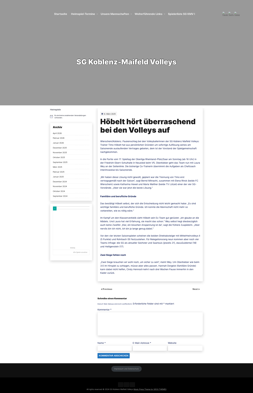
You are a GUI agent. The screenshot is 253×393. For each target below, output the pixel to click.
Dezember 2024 (60, 182)
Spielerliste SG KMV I (181, 14)
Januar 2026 (58, 143)
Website (172, 343)
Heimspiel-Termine (83, 14)
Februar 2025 (58, 172)
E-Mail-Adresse (142, 343)
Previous (107, 289)
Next (195, 289)
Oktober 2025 (59, 157)
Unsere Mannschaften (115, 14)
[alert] (71, 116)
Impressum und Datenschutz (126, 369)
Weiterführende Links (148, 14)
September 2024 (60, 196)
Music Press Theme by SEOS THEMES (150, 389)
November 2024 (60, 186)
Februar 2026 (58, 138)
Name (102, 343)
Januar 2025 (58, 177)
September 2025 (60, 162)
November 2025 (60, 152)
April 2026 (57, 133)
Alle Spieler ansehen (80, 252)
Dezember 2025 (60, 148)
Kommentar (104, 309)
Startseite (60, 14)
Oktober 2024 (59, 191)
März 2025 (57, 167)
